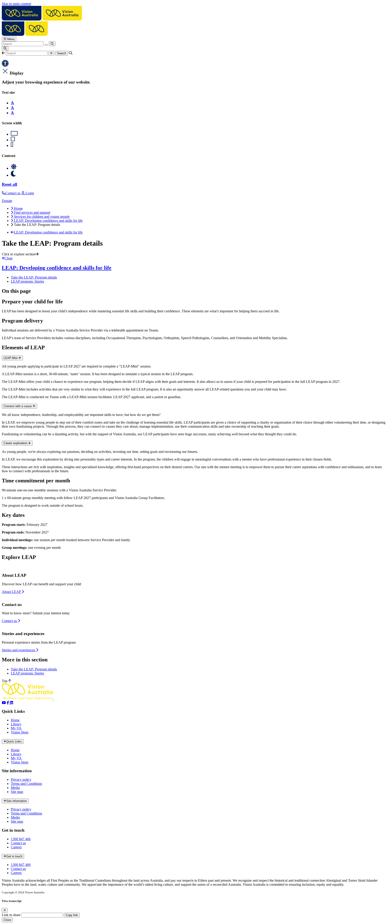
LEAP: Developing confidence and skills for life (56, 268)
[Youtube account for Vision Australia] (4, 703)
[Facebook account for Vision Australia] (8, 703)
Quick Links (14, 741)
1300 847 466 (21, 839)
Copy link (72, 915)
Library (16, 724)
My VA (16, 728)
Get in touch (14, 856)
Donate (7, 201)
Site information (16, 801)
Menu (10, 39)
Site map (17, 792)
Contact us (18, 843)
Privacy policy (21, 779)
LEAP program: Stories (27, 281)
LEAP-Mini (11, 358)
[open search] (5, 48)
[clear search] (46, 44)
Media (15, 788)
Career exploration (16, 443)
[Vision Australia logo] (42, 19)
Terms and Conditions (26, 784)
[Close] (5, 910)
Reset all (9, 184)
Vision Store (19, 732)
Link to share (11, 915)
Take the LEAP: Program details (34, 277)
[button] (3, 53)
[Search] (52, 43)
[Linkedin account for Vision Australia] (11, 703)
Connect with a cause (18, 406)
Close (7, 920)
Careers (16, 847)
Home (15, 720)
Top (5, 681)
